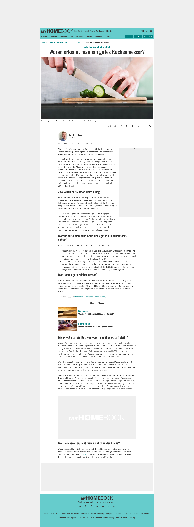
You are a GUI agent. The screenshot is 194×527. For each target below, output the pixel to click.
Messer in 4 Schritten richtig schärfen (90, 297)
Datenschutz (120, 514)
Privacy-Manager (145, 514)
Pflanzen (53, 36)
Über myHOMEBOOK (51, 514)
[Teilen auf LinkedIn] (138, 126)
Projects (98, 36)
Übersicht (84, 454)
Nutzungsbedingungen (106, 514)
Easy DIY (129, 37)
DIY (71, 36)
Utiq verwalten (88, 518)
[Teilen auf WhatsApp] (132, 126)
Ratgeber (148, 37)
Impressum (92, 514)
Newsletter (133, 514)
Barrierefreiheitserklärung (125, 518)
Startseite (44, 42)
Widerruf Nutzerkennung (104, 518)
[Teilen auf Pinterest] (127, 126)
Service (107, 36)
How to (89, 36)
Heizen (138, 37)
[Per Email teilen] (144, 126)
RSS (127, 514)
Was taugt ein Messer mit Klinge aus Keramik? (96, 314)
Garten (44, 36)
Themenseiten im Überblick (70, 514)
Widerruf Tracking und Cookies (70, 518)
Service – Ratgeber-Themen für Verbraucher (66, 42)
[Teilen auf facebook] (121, 126)
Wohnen (63, 36)
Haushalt (79, 36)
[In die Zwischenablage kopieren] (150, 126)
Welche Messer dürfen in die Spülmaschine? (95, 326)
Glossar (84, 514)
